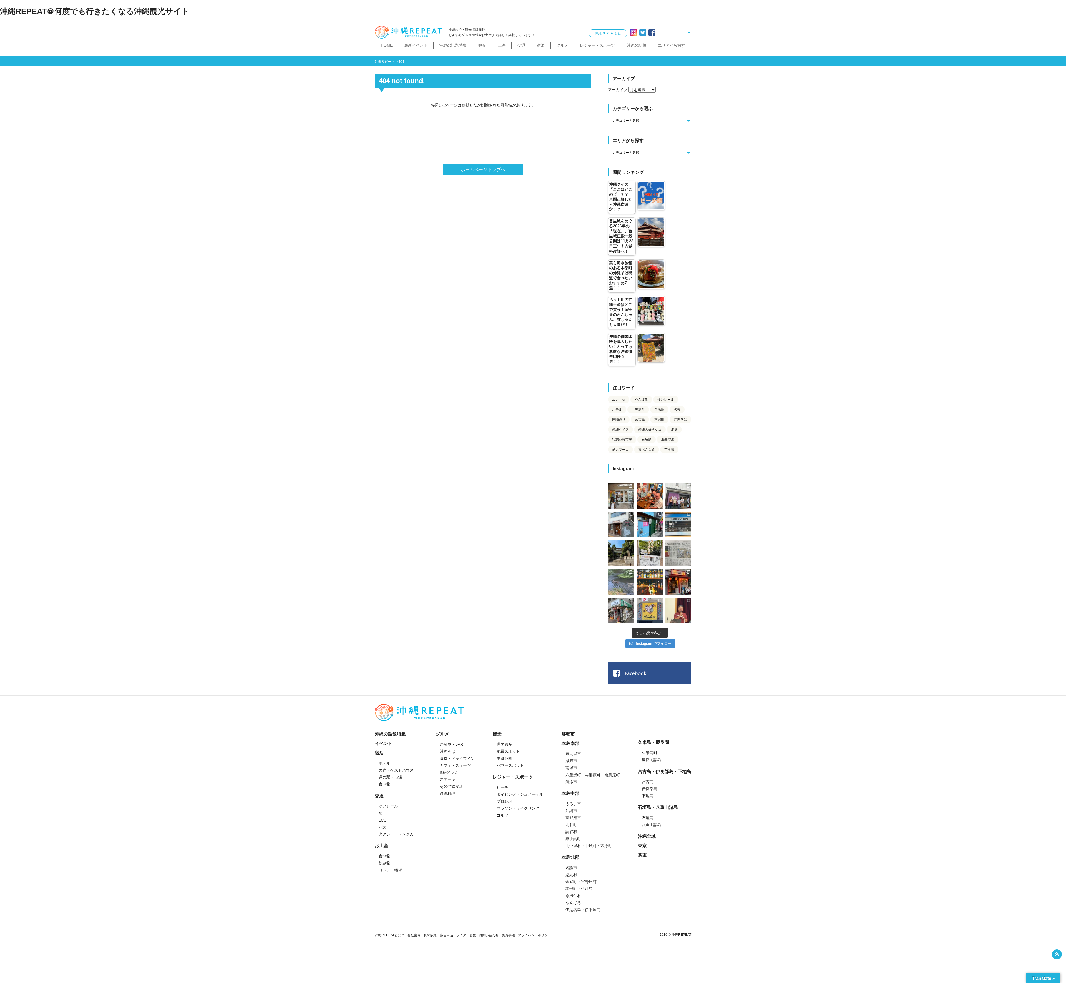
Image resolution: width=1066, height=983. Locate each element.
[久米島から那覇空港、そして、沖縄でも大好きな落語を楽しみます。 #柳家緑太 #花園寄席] (649, 524)
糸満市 (571, 761)
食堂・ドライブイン (457, 758)
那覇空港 (667, 439)
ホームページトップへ (483, 169)
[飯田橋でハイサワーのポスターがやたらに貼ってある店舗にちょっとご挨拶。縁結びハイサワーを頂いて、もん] (621, 610)
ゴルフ (502, 815)
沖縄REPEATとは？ (389, 935)
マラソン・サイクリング (518, 808)
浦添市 (571, 782)
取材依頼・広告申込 (438, 935)
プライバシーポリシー (534, 935)
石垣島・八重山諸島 (658, 807)
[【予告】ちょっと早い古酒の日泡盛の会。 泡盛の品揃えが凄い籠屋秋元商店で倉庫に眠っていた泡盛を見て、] (678, 496)
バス (382, 827)
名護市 (571, 867)
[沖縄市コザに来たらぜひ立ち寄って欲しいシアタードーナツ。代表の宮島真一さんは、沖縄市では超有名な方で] (621, 524)
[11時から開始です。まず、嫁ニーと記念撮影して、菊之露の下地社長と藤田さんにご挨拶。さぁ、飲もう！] (649, 610)
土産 (502, 45)
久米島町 (649, 752)
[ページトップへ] (1057, 954)
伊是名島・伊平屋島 (582, 909)
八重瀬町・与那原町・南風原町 (592, 775)
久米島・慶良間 (653, 742)
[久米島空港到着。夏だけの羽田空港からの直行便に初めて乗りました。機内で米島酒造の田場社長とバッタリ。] (678, 524)
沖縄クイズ (620, 429)
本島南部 (570, 743)
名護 (677, 409)
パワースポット (510, 765)
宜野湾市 (573, 817)
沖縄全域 (647, 836)
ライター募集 (466, 935)
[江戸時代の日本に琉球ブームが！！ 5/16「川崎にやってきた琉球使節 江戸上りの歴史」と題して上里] (678, 610)
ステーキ (447, 779)
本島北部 (570, 857)
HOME (387, 45)
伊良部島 (649, 789)
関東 (642, 855)
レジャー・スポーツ (597, 45)
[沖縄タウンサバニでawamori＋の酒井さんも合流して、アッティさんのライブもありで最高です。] (649, 496)
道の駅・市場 (390, 777)
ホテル (617, 409)
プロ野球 (504, 801)
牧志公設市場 (622, 439)
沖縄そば (680, 419)
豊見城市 (573, 754)
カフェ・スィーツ (455, 765)
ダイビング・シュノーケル (520, 794)
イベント (384, 743)
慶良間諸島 (651, 759)
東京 (642, 845)
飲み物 (384, 863)
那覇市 (568, 734)
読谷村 (571, 831)
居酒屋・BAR (451, 744)
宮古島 (640, 419)
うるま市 (573, 804)
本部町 (659, 419)
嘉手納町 (573, 839)
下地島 (647, 796)
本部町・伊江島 (579, 888)
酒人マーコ (620, 449)
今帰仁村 (573, 896)
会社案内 (414, 935)
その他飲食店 (451, 786)
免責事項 (508, 935)
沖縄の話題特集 (453, 45)
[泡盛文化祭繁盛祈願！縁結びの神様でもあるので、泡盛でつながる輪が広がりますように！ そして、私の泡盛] (621, 553)
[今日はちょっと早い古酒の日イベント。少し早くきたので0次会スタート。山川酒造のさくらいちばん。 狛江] (621, 496)
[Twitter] (642, 32)
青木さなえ (646, 449)
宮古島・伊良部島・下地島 (664, 771)
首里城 (669, 449)
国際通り (618, 419)
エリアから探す (671, 45)
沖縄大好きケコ (650, 429)
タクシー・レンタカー (398, 834)
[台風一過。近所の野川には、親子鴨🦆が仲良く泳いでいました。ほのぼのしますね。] (621, 582)
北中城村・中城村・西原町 (588, 846)
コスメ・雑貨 (390, 870)
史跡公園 (504, 758)
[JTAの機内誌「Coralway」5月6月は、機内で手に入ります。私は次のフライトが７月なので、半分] (649, 582)
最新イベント (416, 45)
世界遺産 (638, 409)
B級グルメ (449, 772)
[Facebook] (651, 32)
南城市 (571, 767)
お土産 (381, 845)
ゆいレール (665, 399)
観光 (482, 45)
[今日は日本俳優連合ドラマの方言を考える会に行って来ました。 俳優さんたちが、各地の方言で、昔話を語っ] (649, 553)
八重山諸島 (651, 824)
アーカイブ (617, 90)
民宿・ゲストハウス (396, 770)
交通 (521, 45)
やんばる (641, 399)
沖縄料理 (447, 793)
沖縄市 (571, 811)
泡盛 (674, 429)
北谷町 (571, 824)
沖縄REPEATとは (608, 33)
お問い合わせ (489, 935)
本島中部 (570, 793)
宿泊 (541, 45)
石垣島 (647, 439)
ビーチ (502, 787)
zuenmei (618, 399)
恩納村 (571, 874)
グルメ (562, 45)
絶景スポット (508, 751)
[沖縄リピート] (409, 32)
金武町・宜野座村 (581, 881)
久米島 (659, 409)
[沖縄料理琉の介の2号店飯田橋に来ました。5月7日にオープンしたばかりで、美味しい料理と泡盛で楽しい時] (678, 582)
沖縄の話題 (636, 45)
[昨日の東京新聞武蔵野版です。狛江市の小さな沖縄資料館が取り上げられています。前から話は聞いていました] (678, 553)
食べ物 (384, 784)
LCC (382, 820)
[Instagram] (633, 32)
